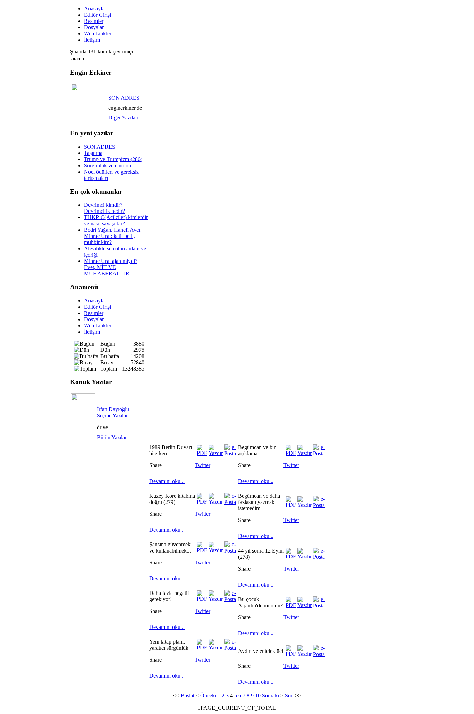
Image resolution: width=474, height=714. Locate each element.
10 (258, 695)
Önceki (208, 695)
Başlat (187, 695)
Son (289, 695)
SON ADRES (123, 98)
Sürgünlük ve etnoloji (107, 165)
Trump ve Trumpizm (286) (113, 159)
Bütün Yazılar (112, 437)
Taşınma (93, 153)
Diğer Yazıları (123, 118)
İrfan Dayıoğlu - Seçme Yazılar (114, 412)
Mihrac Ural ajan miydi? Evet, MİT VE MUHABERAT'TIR (110, 267)
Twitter (202, 465)
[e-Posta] (230, 453)
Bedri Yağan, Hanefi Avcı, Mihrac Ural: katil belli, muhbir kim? (113, 236)
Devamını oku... (167, 481)
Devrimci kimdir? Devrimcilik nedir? (104, 208)
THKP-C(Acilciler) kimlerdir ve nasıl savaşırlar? (116, 220)
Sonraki (270, 695)
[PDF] (202, 453)
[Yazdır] (216, 453)
